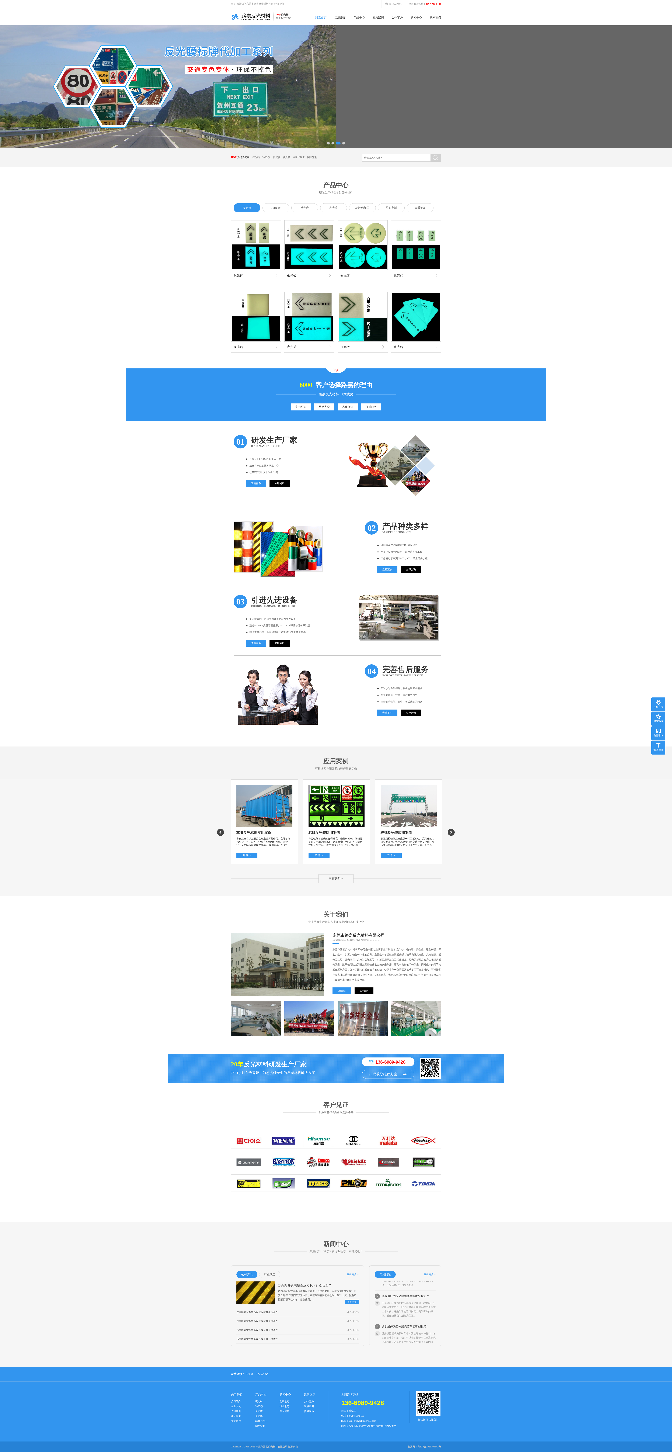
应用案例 (378, 17)
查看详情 (352, 1302)
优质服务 (371, 406)
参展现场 (309, 1411)
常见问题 (284, 1411)
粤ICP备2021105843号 (429, 1446)
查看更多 (420, 207)
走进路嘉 (340, 17)
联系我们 (435, 17)
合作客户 (397, 17)
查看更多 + (353, 1274)
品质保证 (347, 406)
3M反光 (266, 157)
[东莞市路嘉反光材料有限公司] (250, 16)
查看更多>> (336, 878)
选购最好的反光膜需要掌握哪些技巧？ (405, 1297)
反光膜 (276, 157)
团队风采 (236, 1416)
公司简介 (236, 1401)
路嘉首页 (321, 17)
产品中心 (359, 17)
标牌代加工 (299, 157)
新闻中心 (416, 17)
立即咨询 (280, 483)
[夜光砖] (256, 245)
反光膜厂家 (261, 1374)
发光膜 (286, 157)
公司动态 (284, 1401)
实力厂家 (300, 406)
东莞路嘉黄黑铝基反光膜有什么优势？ (305, 1285)
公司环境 (236, 1411)
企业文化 (236, 1406)
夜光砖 (256, 157)
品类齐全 (324, 406)
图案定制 (312, 157)
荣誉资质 (236, 1421)
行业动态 (284, 1406)
